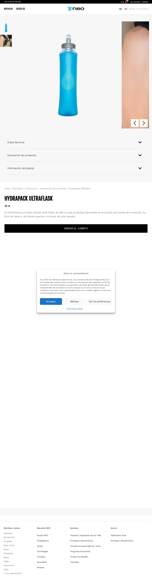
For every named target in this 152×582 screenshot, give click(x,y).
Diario (6, 557)
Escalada (8, 541)
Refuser (74, 301)
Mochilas (8, 8)
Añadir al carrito (76, 228)
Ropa (6, 569)
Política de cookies (74, 308)
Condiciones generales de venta (85, 546)
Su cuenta (135, 2)
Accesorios (31, 188)
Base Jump (9, 545)
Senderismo (9, 537)
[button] (144, 123)
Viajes (6, 561)
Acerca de (20, 8)
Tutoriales (74, 562)
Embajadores (43, 540)
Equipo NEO (42, 535)
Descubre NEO (43, 528)
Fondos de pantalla (79, 557)
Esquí (6, 549)
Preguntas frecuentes (80, 551)
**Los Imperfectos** (13, 573)
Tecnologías (42, 551)
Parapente (8, 553)
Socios (40, 546)
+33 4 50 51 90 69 (12, 2)
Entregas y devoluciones (122, 540)
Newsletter (42, 562)
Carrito (145, 2)
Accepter (51, 301)
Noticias (40, 567)
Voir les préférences (99, 301)
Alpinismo (8, 533)
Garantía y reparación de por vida (85, 535)
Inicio (7, 188)
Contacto (41, 557)
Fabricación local (118, 535)
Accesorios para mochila (53, 188)
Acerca (114, 528)
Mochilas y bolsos (12, 528)
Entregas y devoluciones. (82, 540)
